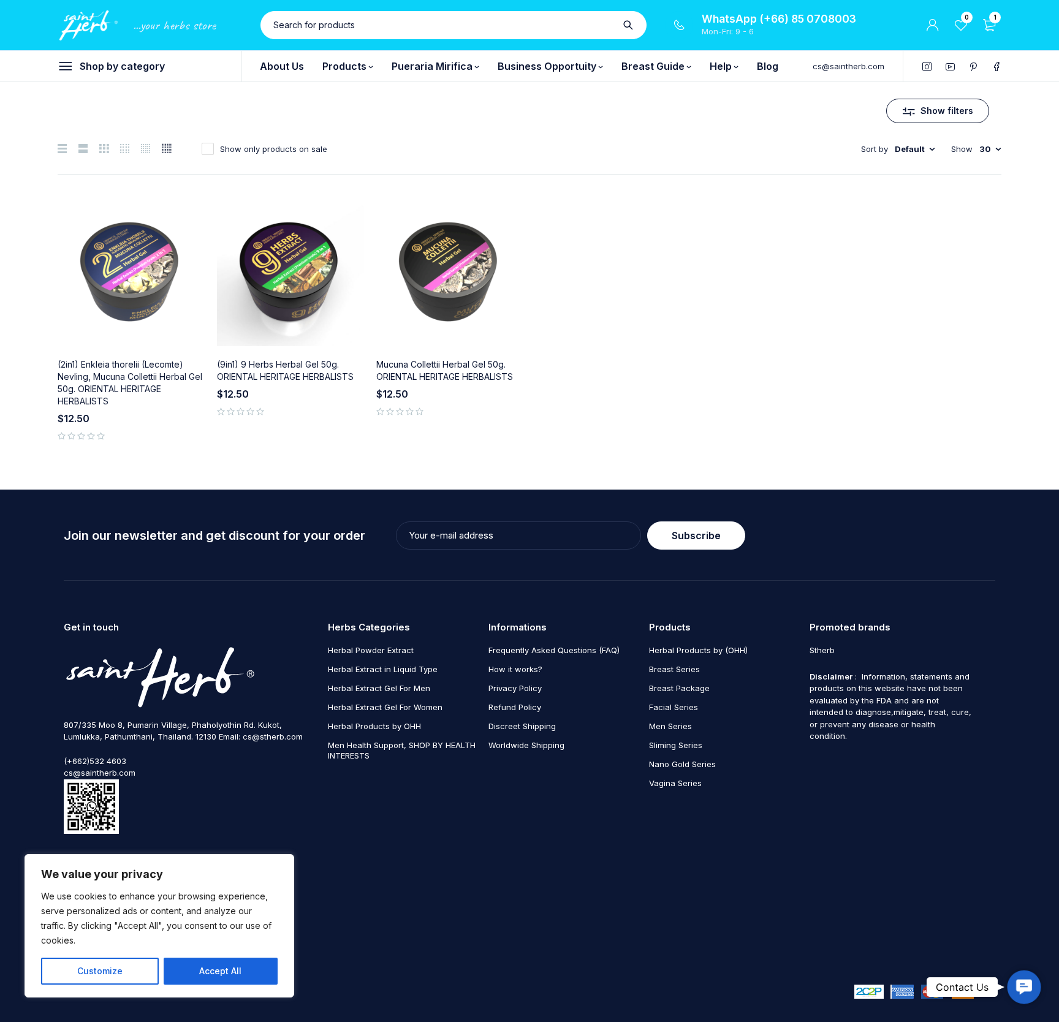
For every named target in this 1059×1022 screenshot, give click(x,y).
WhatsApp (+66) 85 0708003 (779, 19)
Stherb (822, 650)
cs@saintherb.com (848, 66)
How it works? (515, 669)
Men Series (670, 726)
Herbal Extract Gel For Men (379, 688)
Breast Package (679, 688)
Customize (100, 971)
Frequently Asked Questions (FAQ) (554, 650)
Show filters (946, 110)
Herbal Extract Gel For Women (385, 707)
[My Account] (933, 25)
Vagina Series (675, 783)
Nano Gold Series (682, 764)
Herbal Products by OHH (374, 726)
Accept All (220, 971)
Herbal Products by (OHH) (698, 650)
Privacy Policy (515, 688)
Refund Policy (514, 707)
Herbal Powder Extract (371, 650)
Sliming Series (675, 745)
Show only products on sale (273, 149)
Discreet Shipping (522, 726)
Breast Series (674, 669)
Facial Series (673, 707)
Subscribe (696, 535)
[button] (1024, 987)
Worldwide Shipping (526, 745)
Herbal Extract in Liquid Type (383, 669)
